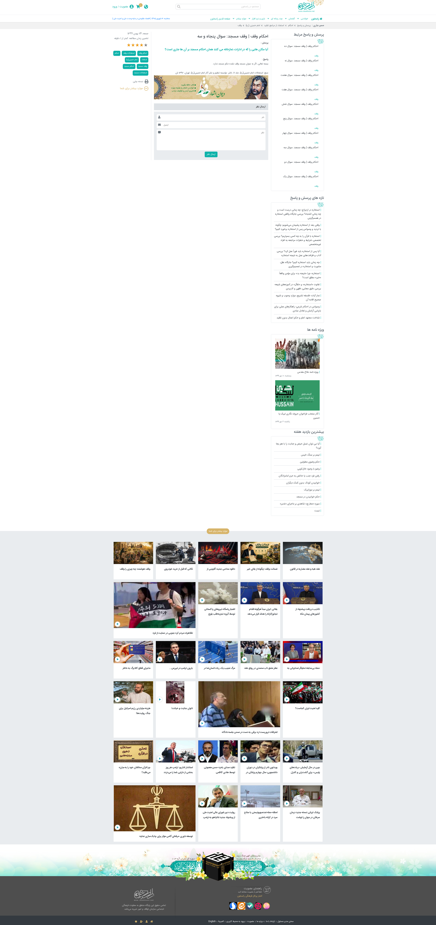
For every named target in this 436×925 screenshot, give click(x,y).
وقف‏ (240, 25)
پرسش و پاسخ (304, 25)
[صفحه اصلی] (151, 921)
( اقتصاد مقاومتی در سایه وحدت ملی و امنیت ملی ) (131, 18)
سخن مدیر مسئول (285, 921)
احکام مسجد (129, 66)
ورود (114, 6)
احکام (290, 25)
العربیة (221, 921)
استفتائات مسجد (140, 72)
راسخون (315, 19)
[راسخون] (311, 11)
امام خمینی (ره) (253, 25)
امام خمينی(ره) (131, 59)
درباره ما (260, 921)
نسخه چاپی (138, 81)
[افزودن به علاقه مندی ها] (136, 921)
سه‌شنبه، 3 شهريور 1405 (161, 18)
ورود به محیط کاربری (235, 921)
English (212, 921)
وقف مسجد (142, 66)
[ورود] (146, 921)
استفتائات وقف (129, 53)
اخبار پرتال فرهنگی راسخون (249, 896)
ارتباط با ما (270, 921)
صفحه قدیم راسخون (220, 19)
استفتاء (144, 59)
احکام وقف (143, 53)
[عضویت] (141, 921)
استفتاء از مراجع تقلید (274, 25)
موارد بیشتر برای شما (131, 88)
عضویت (124, 6)
